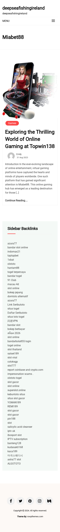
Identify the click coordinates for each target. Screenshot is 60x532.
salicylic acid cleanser (20, 426)
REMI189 (13, 406)
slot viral (12, 357)
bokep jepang (15, 292)
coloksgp (13, 361)
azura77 (12, 243)
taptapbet (13, 255)
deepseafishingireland (23, 8)
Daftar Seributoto (17, 312)
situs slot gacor (16, 398)
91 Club (12, 280)
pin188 (11, 418)
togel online (14, 345)
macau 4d (13, 284)
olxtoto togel (15, 377)
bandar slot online (18, 247)
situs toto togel (16, 316)
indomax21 (14, 251)
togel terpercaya (17, 271)
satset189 (13, 353)
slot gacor (13, 382)
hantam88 (13, 267)
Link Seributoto (16, 304)
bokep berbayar (16, 329)
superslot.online (16, 390)
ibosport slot (15, 435)
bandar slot (14, 325)
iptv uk (11, 430)
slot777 (12, 365)
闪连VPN (13, 320)
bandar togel (15, 275)
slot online (13, 288)
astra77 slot (14, 459)
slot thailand (15, 349)
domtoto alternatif (18, 296)
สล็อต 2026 (14, 333)
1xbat (11, 259)
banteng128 (14, 443)
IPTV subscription (18, 439)
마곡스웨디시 (15, 455)
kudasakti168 (15, 447)
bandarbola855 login (19, 341)
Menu (5, 20)
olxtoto (11, 263)
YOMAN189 (14, 402)
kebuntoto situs (16, 394)
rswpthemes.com (35, 516)
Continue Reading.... (16, 200)
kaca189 (12, 451)
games (12, 123)
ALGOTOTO (14, 463)
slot (10, 422)
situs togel (13, 308)
